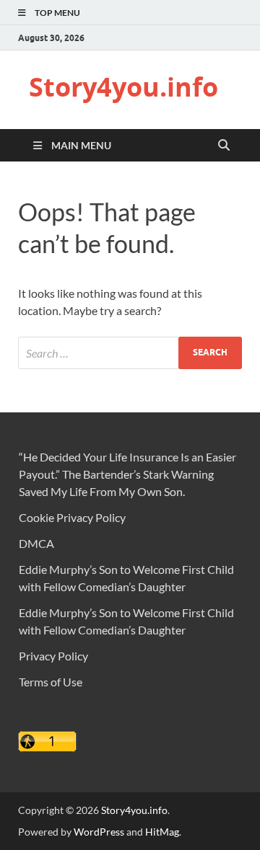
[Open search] (224, 145)
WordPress (99, 831)
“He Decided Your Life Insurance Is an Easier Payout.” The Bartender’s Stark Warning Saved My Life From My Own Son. (127, 474)
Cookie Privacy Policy (72, 517)
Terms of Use (50, 682)
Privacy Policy (53, 656)
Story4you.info (123, 87)
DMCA (36, 543)
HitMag (162, 831)
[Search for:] (130, 353)
